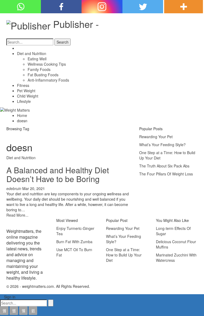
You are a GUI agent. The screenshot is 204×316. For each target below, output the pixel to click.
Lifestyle (24, 101)
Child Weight (27, 96)
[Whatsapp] (20, 6)
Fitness (23, 85)
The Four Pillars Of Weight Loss (166, 173)
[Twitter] (142, 6)
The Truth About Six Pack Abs (164, 165)
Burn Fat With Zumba (74, 241)
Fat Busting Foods (43, 74)
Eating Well (37, 58)
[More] (183, 6)
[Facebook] (61, 6)
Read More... (17, 215)
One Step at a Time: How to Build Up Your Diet (124, 255)
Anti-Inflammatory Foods (48, 80)
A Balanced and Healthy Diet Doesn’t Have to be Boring (57, 174)
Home (22, 48)
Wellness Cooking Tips (47, 64)
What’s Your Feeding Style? (162, 144)
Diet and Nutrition (31, 53)
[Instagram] (102, 6)
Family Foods (39, 69)
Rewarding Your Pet (156, 136)
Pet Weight (26, 90)
